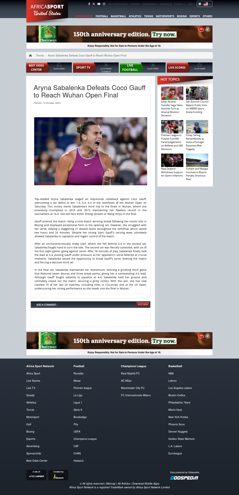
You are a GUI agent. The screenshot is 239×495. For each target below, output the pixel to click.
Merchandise (84, 16)
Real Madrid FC (130, 373)
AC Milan (126, 380)
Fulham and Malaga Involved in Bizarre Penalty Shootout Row (197, 174)
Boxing (182, 16)
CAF (76, 446)
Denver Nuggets (178, 431)
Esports (195, 16)
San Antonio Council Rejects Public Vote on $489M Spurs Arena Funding (197, 107)
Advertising (166, 4)
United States (47, 13)
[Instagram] (104, 4)
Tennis (148, 16)
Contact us (180, 4)
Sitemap (111, 483)
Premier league (83, 388)
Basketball (118, 16)
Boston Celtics (176, 395)
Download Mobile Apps (145, 483)
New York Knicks (178, 417)
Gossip (30, 395)
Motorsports (165, 16)
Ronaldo (78, 373)
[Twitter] (93, 4)
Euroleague (175, 453)
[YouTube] (99, 4)
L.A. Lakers (175, 446)
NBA (171, 373)
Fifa (76, 424)
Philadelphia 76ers (179, 402)
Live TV (30, 388)
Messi (77, 380)
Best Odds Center (36, 460)
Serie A (78, 410)
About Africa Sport (118, 4)
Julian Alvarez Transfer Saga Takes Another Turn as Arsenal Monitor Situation (172, 108)
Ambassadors (149, 4)
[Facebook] (89, 4)
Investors (135, 4)
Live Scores (33, 380)
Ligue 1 (78, 402)
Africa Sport (33, 373)
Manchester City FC (133, 388)
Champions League (85, 439)
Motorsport (32, 417)
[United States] (206, 4)
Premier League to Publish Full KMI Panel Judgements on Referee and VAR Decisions (172, 142)
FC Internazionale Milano (136, 395)
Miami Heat (175, 410)
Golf (28, 424)
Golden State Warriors (181, 439)
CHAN (77, 453)
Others (207, 16)
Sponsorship (33, 453)
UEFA (77, 431)
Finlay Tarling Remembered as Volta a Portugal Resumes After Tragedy (195, 142)
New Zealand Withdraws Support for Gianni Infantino (172, 172)
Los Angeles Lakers (180, 388)
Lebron (172, 380)
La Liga (78, 395)
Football (102, 16)
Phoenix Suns (176, 424)
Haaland (78, 460)
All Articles (124, 483)
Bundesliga (80, 417)
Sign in (191, 4)
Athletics (135, 16)
